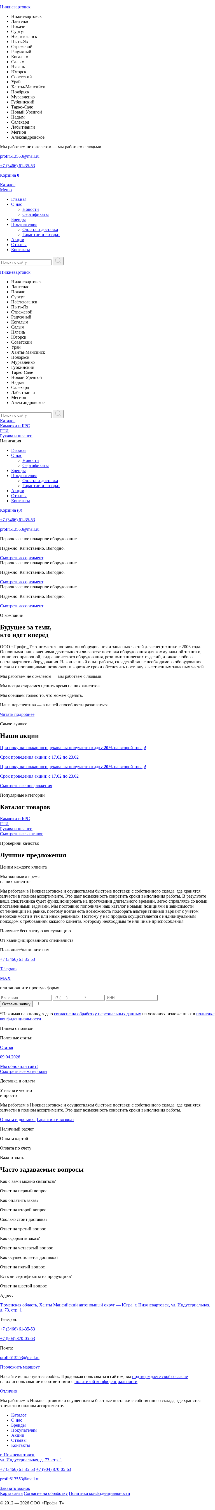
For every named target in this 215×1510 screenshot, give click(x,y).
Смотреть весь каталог (21, 833)
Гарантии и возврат (41, 234)
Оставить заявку (16, 1004)
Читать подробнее (17, 714)
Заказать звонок (15, 1488)
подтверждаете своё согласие (160, 1376)
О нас (16, 204)
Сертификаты (35, 214)
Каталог (7, 420)
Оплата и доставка (40, 229)
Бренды (18, 219)
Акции (17, 239)
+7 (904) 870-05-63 (17, 1338)
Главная (18, 199)
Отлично (8, 1391)
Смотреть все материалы (23, 1071)
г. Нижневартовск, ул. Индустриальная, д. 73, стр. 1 (31, 1457)
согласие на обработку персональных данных (97, 1013)
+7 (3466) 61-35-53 (17, 959)
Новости (30, 209)
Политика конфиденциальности (99, 1493)
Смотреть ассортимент (21, 557)
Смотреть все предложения (26, 785)
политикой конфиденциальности (105, 1381)
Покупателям (24, 224)
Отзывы (19, 244)
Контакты (20, 249)
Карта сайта (11, 1493)
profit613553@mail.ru (19, 1357)
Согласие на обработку (46, 1493)
